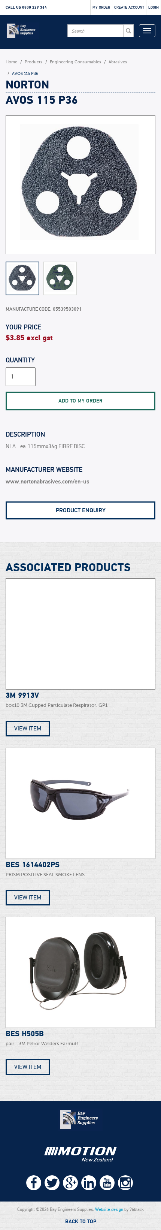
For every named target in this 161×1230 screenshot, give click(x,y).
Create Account (129, 7)
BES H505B (25, 1034)
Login (153, 7)
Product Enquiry (81, 510)
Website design (109, 1209)
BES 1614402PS (33, 865)
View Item (27, 728)
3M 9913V (22, 695)
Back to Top (80, 1221)
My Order (101, 7)
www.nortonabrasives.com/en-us (47, 482)
